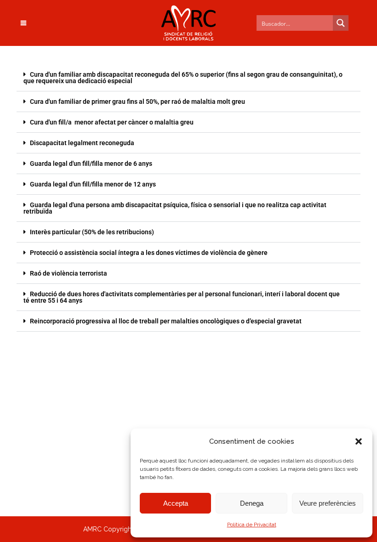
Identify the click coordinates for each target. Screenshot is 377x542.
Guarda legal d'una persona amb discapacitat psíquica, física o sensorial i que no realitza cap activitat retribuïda (174, 208)
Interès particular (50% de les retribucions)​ (92, 232)
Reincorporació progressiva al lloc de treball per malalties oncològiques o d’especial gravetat (166, 321)
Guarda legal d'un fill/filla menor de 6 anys (91, 163)
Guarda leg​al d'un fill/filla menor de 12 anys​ (93, 184)
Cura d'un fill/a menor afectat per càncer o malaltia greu (112, 122)
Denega (251, 503)
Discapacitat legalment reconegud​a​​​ (82, 143)
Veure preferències (327, 503)
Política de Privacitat (251, 524)
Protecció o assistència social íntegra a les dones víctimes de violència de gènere (149, 252)
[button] (358, 441)
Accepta (175, 503)
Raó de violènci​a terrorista (68, 273)
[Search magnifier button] (340, 23)
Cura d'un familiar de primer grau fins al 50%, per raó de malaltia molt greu (137, 101)
